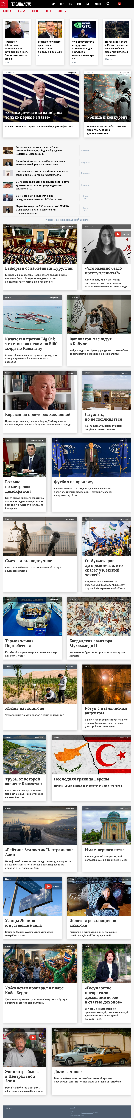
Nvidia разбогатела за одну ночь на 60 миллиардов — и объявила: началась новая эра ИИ (83, 50)
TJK (70, 4)
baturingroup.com (87, 1113)
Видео (35, 11)
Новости (7, 11)
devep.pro (80, 1115)
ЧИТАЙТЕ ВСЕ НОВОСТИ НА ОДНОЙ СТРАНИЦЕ (68, 220)
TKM (79, 4)
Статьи (21, 11)
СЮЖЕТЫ (62, 11)
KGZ (62, 4)
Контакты (9, 1108)
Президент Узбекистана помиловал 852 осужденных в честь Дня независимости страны (16, 50)
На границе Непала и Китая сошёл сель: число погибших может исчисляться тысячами (116, 48)
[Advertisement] (113, 161)
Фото (48, 11)
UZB (87, 4)
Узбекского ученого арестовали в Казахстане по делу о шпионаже (50, 46)
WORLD (98, 4)
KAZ (53, 4)
